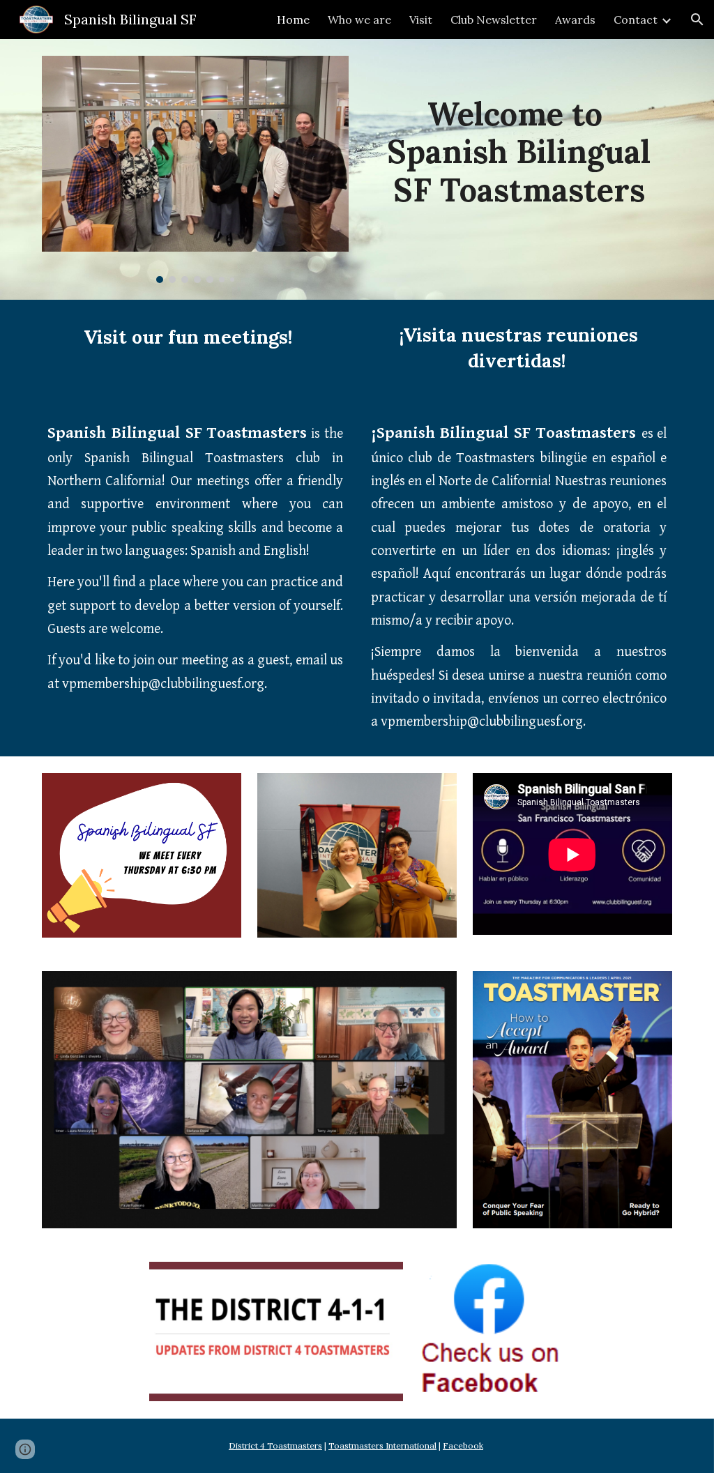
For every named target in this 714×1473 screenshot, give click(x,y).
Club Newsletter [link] (493, 19)
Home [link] (293, 19)
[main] (519, 141)
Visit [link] (420, 19)
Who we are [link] (359, 19)
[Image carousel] (195, 169)
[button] (697, 19)
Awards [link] (575, 19)
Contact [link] (636, 19)
